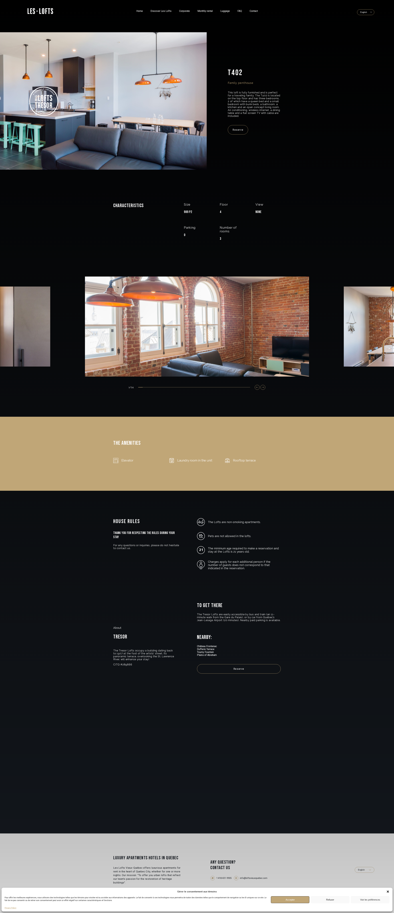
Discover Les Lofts (161, 11)
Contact (254, 11)
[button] (387, 891)
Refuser (330, 899)
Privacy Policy (10, 908)
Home (139, 11)
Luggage (225, 11)
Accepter (290, 899)
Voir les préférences (370, 899)
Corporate (184, 11)
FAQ (239, 11)
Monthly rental (205, 11)
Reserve (238, 129)
